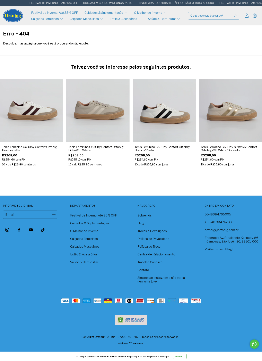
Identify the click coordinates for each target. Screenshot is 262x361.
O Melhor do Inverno (148, 13)
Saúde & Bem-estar (162, 19)
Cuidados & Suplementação (104, 13)
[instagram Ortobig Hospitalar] (7, 230)
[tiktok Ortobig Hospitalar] (43, 230)
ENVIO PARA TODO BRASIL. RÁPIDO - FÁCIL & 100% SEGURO (167, 3)
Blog (141, 223)
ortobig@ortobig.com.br (221, 230)
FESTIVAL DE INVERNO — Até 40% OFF (44, 3)
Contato (143, 270)
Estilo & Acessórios (124, 19)
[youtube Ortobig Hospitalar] (31, 230)
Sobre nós (145, 215)
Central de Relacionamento (156, 254)
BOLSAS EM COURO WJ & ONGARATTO (99, 3)
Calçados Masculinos (84, 19)
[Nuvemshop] (131, 343)
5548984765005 (218, 214)
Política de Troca (149, 246)
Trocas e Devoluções (152, 231)
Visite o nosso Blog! (219, 249)
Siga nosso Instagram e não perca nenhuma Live (161, 279)
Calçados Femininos (45, 19)
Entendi (179, 356)
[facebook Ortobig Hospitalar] (19, 230)
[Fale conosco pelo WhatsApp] (254, 344)
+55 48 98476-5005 (220, 222)
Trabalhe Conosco (150, 262)
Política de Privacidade (153, 239)
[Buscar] (235, 15)
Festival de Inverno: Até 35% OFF (54, 13)
